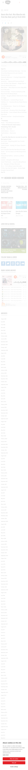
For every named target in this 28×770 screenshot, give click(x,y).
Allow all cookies (14, 758)
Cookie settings (14, 766)
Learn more (6, 754)
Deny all (14, 762)
